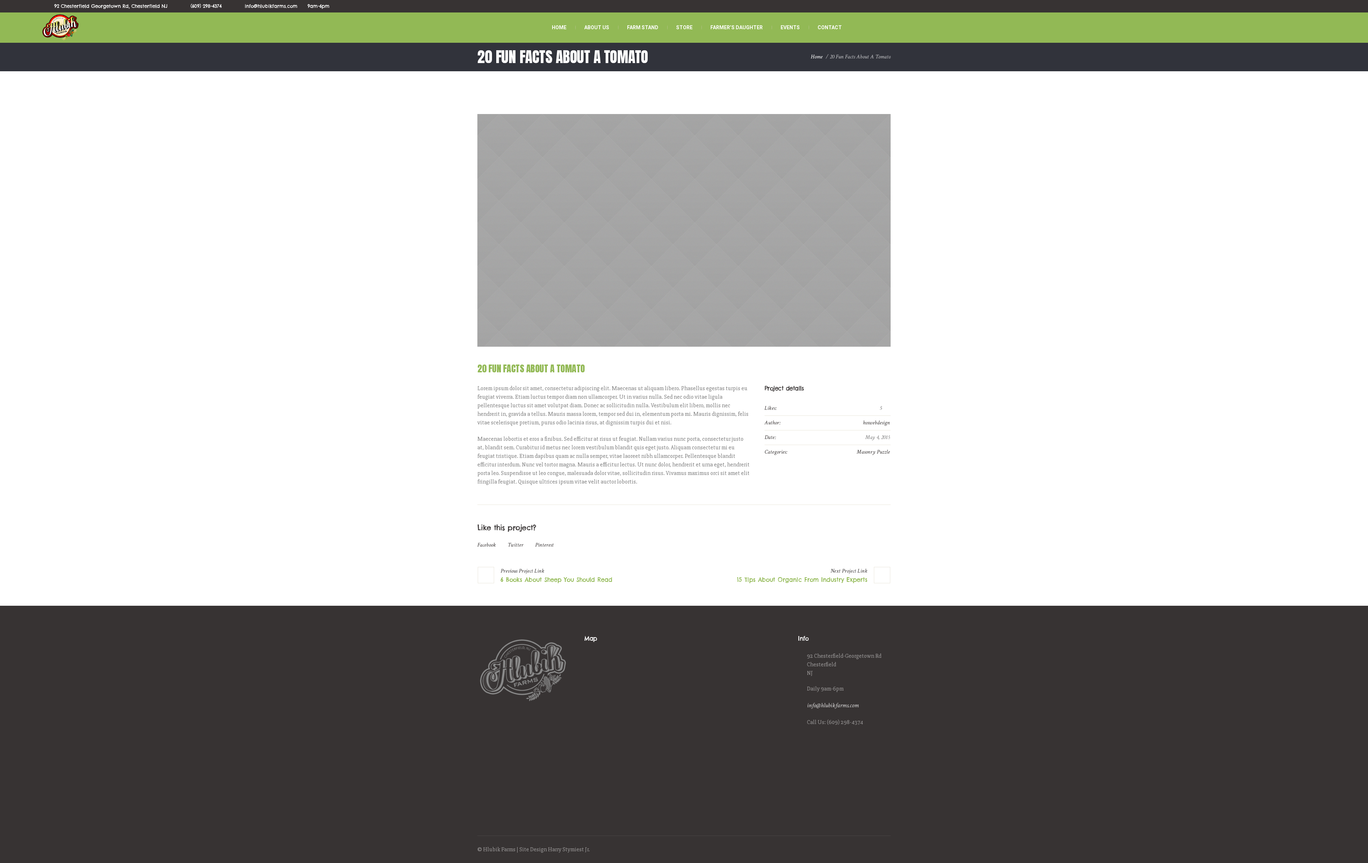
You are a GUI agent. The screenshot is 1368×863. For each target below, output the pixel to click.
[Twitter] (877, 850)
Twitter (515, 545)
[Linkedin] (853, 850)
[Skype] (886, 850)
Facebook (486, 545)
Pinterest (544, 545)
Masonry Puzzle (873, 452)
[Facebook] (861, 850)
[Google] (869, 850)
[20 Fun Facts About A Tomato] (684, 230)
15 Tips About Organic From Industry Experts (802, 579)
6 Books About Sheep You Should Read (556, 579)
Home (817, 57)
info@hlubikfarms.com (833, 705)
